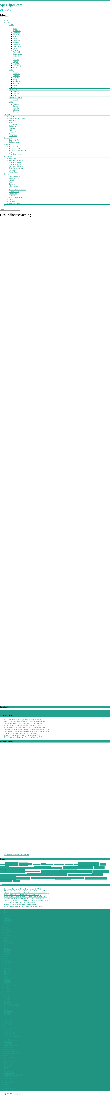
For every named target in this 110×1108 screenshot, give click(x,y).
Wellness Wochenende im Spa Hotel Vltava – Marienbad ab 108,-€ (27, 729)
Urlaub (60, 868)
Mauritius (16, 83)
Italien (15, 38)
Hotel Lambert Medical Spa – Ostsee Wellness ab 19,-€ (23, 737)
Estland (15, 67)
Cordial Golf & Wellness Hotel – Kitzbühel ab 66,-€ (22, 735)
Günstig (23, 864)
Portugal (16, 56)
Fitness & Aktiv (14, 172)
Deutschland (17, 27)
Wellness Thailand (38, 878)
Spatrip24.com (42, 867)
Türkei (15, 29)
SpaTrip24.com (18, 1094)
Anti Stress (12, 158)
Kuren (6, 174)
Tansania (16, 112)
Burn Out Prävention (16, 160)
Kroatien (16, 42)
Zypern (15, 36)
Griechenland (17, 54)
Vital (10, 130)
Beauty (11, 122)
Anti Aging (12, 120)
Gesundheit (8, 156)
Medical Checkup (15, 162)
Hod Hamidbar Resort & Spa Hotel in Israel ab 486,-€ (22, 720)
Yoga (10, 152)
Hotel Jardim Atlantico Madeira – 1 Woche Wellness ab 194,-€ (25, 727)
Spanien (15, 48)
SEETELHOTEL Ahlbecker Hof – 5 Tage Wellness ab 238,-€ (25, 721)
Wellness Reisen (58, 874)
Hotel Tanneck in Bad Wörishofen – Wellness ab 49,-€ (22, 725)
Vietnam (16, 78)
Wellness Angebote (83, 867)
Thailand (16, 72)
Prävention (12, 170)
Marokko (16, 108)
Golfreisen (12, 126)
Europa (11, 25)
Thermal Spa (13, 132)
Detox (11, 199)
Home (6, 21)
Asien (11, 70)
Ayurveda (7, 144)
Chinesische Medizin (16, 166)
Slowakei (16, 60)
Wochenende (13, 124)
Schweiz (16, 35)
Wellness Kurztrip (21, 875)
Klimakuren (13, 194)
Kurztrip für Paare (15, 140)
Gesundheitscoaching (16, 168)
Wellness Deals (15, 871)
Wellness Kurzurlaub (38, 874)
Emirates (16, 92)
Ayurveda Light (14, 146)
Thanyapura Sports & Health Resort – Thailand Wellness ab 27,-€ (26, 723)
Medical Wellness (15, 164)
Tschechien (17, 31)
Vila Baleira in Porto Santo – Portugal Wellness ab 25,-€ (23, 733)
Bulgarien (16, 64)
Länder (6, 22)
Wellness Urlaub (77, 878)
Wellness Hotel (84, 871)
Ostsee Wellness (59, 864)
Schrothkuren (13, 186)
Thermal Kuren (14, 192)
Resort (76, 864)
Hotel (30, 864)
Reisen (71, 864)
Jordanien (16, 93)
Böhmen (2, 864)
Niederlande (17, 46)
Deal (8, 864)
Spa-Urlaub (21, 868)
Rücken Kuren (14, 178)
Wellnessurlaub (63, 878)
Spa (96, 864)
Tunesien (16, 106)
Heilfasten (12, 184)
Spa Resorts (13, 136)
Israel (15, 95)
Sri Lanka (16, 76)
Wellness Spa (23, 878)
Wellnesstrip (50, 878)
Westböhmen (16, 881)
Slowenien (16, 44)
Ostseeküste (49, 864)
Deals (6, 205)
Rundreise (12, 134)
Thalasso (12, 196)
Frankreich (16, 52)
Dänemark (16, 40)
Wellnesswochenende (6, 881)
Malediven (16, 81)
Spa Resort (29, 868)
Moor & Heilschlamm (16, 197)
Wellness (7, 114)
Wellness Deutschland (32, 871)
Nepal (15, 87)
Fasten (11, 182)
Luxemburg (17, 66)
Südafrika (16, 110)
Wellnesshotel (68, 871)
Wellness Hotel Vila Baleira (8, 875)
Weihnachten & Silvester (17, 118)
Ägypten (16, 104)
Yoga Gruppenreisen (16, 154)
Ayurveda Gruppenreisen (17, 150)
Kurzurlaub (8, 138)
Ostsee (43, 864)
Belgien (15, 50)
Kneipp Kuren (13, 188)
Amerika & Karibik (15, 98)
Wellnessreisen (74, 875)
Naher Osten (13, 89)
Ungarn (15, 62)
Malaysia (16, 80)
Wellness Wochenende (96, 878)
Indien (15, 85)
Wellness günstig (50, 871)
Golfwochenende (14, 142)
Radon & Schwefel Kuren (17, 190)
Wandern (12, 128)
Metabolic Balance (15, 203)
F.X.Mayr (12, 201)
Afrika (11, 102)
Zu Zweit (12, 116)
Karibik (15, 100)
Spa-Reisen (13, 868)
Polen (15, 58)
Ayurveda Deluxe (15, 148)
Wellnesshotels (100, 871)
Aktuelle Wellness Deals (16, 885)
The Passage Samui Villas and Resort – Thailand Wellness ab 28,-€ (27, 731)
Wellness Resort (86, 875)
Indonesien (16, 74)
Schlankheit (13, 180)
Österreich (16, 33)
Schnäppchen (86, 864)
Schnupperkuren (14, 176)
